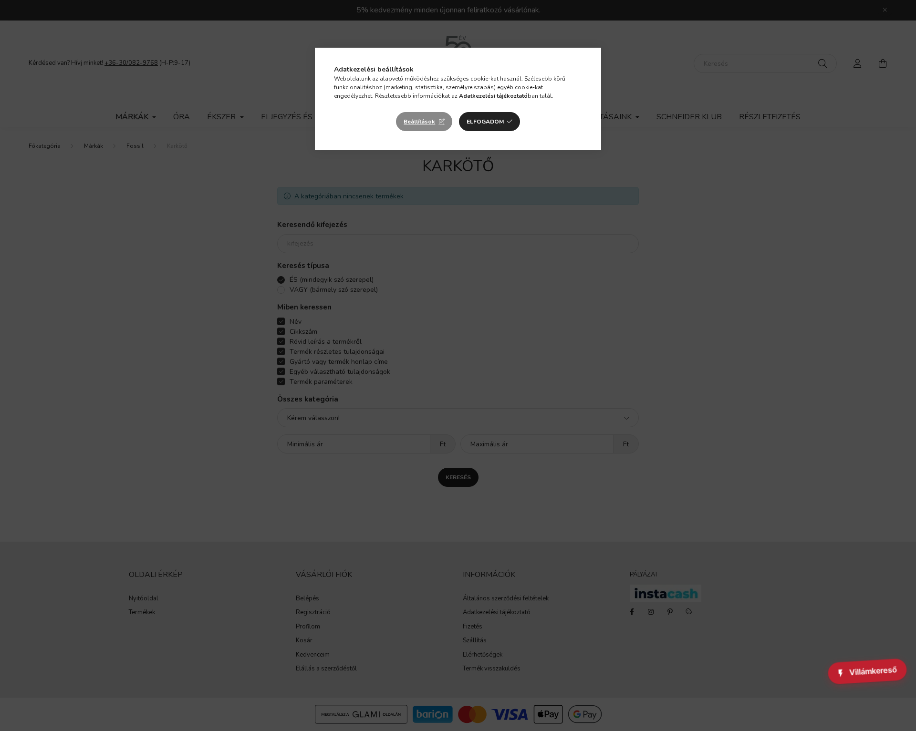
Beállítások (419, 121)
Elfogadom (485, 121)
